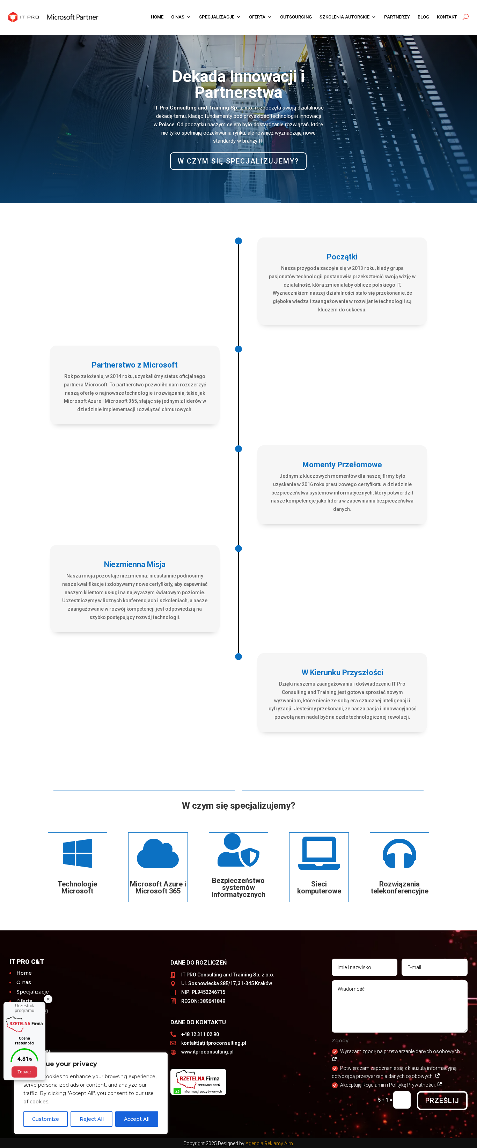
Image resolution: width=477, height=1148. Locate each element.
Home (157, 17)
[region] (91, 1093)
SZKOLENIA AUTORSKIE (344, 17)
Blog (423, 17)
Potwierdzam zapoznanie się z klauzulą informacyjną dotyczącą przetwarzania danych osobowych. (394, 1072)
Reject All (92, 1119)
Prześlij (442, 1100)
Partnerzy (397, 17)
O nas (177, 17)
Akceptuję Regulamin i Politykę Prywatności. (388, 1085)
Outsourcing (296, 17)
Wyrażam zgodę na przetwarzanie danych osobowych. (400, 1051)
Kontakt (447, 17)
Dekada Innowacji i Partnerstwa (238, 84)
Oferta (257, 17)
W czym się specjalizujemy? (238, 161)
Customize (45, 1119)
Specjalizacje (216, 17)
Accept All (136, 1119)
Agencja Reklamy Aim (269, 1143)
